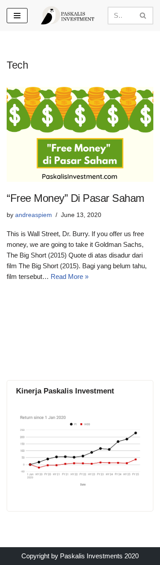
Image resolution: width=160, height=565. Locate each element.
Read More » (69, 276)
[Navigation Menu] (17, 15)
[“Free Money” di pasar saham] (80, 134)
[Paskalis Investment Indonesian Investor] (67, 15)
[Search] (143, 16)
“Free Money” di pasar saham (75, 198)
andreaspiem (33, 215)
